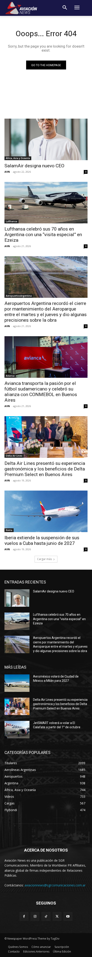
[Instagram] (35, 916)
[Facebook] (24, 916)
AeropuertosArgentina (19, 295)
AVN (7, 171)
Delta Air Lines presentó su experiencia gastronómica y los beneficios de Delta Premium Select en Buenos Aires (44, 469)
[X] (57, 916)
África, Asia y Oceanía (18, 158)
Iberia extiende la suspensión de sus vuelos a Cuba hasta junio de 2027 (41, 540)
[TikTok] (46, 916)
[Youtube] (68, 916)
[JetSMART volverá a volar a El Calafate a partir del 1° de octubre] (16, 729)
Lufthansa (11, 221)
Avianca (10, 375)
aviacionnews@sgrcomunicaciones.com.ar (55, 885)
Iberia (9, 530)
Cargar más (44, 559)
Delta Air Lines (14, 455)
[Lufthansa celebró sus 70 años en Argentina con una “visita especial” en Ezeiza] (46, 202)
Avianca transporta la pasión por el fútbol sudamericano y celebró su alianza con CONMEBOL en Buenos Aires (40, 392)
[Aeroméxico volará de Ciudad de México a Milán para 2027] (16, 683)
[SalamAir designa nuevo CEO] (46, 139)
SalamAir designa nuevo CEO (34, 165)
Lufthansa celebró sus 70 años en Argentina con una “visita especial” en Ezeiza (43, 234)
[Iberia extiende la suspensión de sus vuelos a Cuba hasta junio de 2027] (46, 511)
